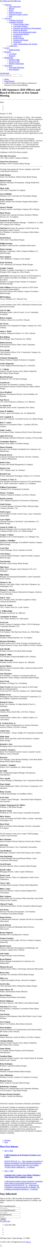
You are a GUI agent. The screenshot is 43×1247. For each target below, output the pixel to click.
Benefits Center (14, 60)
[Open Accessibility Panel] (1, 1246)
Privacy (28, 1242)
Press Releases (14, 69)
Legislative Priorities (16, 22)
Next (6, 1142)
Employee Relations (20, 30)
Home (6, 79)
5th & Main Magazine (16, 67)
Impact (11, 10)
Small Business (18, 38)
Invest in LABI (14, 62)
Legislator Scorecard (16, 20)
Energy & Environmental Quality (24, 32)
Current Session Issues (21, 24)
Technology (17, 42)
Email (6, 1215)
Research (7, 52)
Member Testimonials (16, 64)
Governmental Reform (21, 34)
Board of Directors (15, 12)
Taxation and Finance (20, 40)
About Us (7, 5)
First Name (7, 1206)
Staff (10, 16)
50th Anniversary (15, 7)
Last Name (7, 1210)
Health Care (17, 36)
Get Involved (4, 73)
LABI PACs (13, 46)
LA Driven (12, 54)
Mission (11, 8)
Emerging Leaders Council (18, 14)
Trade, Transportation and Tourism (25, 44)
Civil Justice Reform (20, 26)
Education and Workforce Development (27, 28)
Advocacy (8, 18)
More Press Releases (9, 1146)
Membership (8, 58)
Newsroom (8, 65)
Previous (7, 1140)
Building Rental (14, 50)
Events (6, 48)
